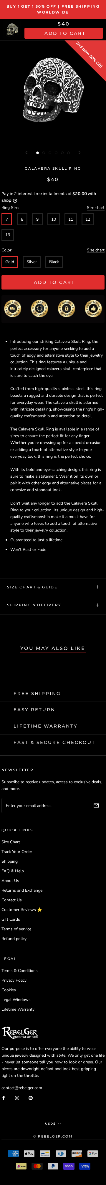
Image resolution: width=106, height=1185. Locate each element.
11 (70, 219)
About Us (10, 880)
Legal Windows (16, 999)
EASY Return (34, 709)
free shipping (37, 693)
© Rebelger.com (53, 1136)
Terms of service (16, 929)
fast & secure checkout (54, 742)
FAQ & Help (12, 871)
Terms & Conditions (19, 970)
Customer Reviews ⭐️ (21, 909)
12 (87, 219)
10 (53, 219)
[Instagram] (17, 1097)
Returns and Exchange (21, 890)
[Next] (79, 152)
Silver (31, 262)
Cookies (8, 990)
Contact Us (11, 900)
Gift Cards (10, 919)
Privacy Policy (13, 980)
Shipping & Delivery (34, 605)
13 (7, 235)
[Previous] (26, 152)
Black (54, 262)
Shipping (9, 861)
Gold (9, 262)
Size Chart (10, 842)
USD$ (50, 1124)
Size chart (96, 207)
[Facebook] (3, 1097)
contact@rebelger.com (21, 1088)
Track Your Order (16, 851)
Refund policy (13, 938)
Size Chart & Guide (32, 587)
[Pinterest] (31, 1097)
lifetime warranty (46, 726)
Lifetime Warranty (17, 1009)
